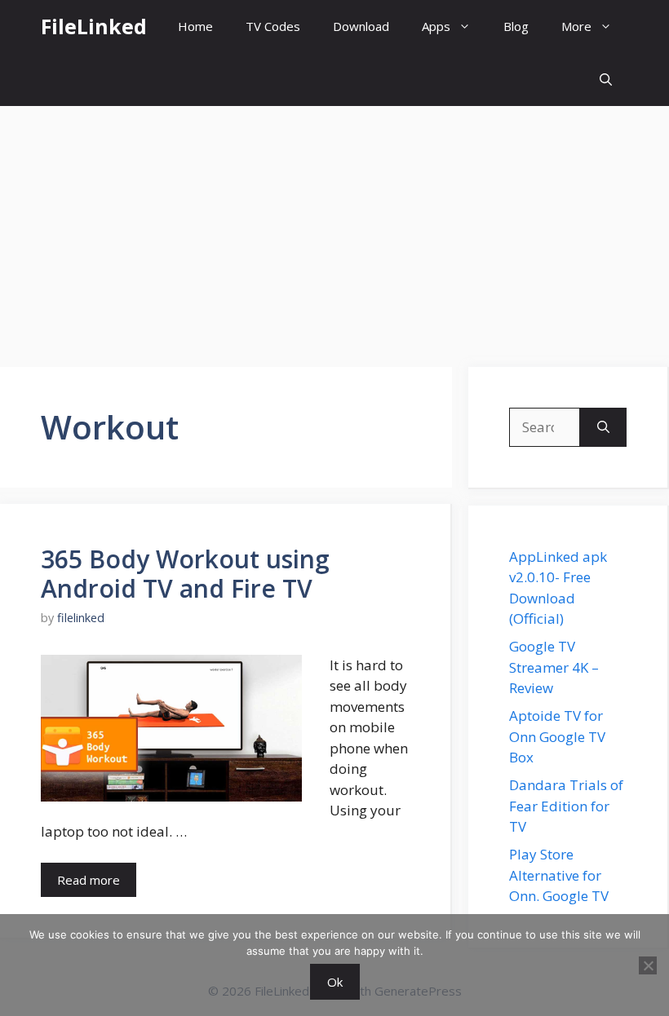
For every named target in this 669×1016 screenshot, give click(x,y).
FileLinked (94, 26)
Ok (335, 982)
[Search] (603, 427)
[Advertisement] (334, 228)
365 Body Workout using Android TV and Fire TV (185, 573)
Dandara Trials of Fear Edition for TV (566, 805)
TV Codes (273, 26)
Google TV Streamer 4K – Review (554, 667)
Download (361, 26)
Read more (88, 880)
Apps (436, 26)
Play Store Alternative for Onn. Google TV (559, 875)
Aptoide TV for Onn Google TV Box (557, 736)
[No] (648, 965)
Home (195, 26)
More (576, 26)
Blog (516, 26)
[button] (605, 79)
